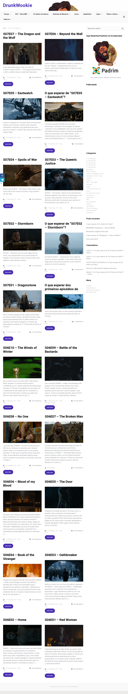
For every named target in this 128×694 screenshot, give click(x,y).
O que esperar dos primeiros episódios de (61, 287)
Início (4, 28)
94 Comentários (78, 530)
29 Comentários (78, 401)
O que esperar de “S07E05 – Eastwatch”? (63, 95)
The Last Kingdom (92, 208)
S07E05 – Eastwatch (18, 93)
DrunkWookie (17, 5)
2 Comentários (78, 321)
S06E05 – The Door (58, 482)
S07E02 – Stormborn (18, 223)
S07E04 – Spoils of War (20, 160)
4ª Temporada (91, 161)
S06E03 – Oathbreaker (61, 555)
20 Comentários (78, 208)
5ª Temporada (91, 163)
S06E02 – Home (14, 620)
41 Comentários (37, 599)
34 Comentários (37, 199)
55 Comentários (37, 401)
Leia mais (8, 84)
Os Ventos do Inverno (40, 14)
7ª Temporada (9, 77)
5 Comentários (78, 269)
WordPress (75, 686)
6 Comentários (78, 144)
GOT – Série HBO (21, 14)
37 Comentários (37, 332)
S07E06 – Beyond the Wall (63, 34)
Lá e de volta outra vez (93, 189)
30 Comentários (78, 604)
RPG (87, 199)
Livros (76, 14)
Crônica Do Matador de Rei (95, 174)
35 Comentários (37, 668)
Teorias (6, 14)
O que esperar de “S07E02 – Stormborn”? (63, 225)
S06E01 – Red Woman (61, 620)
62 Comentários (37, 77)
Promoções (90, 195)
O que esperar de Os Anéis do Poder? (99, 224)
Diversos (7, 19)
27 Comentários (37, 465)
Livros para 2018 (92, 239)
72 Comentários (78, 76)
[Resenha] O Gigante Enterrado (97, 231)
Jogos (98, 14)
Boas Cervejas (91, 171)
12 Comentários (37, 265)
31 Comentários (78, 468)
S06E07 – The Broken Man (64, 416)
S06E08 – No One (15, 416)
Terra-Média (90, 206)
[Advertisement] (105, 103)
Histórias (89, 184)
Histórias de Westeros (60, 14)
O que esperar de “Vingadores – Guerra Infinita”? (103, 235)
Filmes (88, 180)
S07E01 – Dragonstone (19, 285)
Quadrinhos (87, 14)
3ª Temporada (91, 159)
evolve (51, 686)
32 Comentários (37, 137)
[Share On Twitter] (2, 180)
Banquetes (89, 169)
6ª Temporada (9, 401)
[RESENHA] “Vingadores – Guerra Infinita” (100, 228)
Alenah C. (89, 272)
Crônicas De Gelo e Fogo (94, 176)
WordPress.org (91, 292)
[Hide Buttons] (1, 183)
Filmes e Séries (112, 14)
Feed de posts (90, 288)
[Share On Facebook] (2, 176)
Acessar (89, 286)
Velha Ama (89, 212)
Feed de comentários (93, 290)
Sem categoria (52, 402)
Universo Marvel (91, 210)
